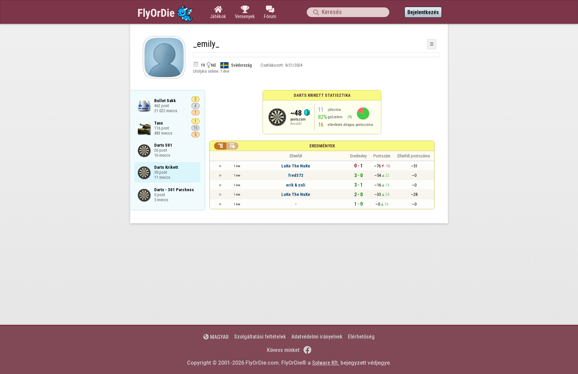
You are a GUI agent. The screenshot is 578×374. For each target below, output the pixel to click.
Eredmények (322, 145)
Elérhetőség (361, 336)
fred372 (295, 175)
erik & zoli (295, 185)
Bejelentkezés (423, 12)
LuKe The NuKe (295, 165)
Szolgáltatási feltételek (260, 336)
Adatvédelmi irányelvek (317, 336)
